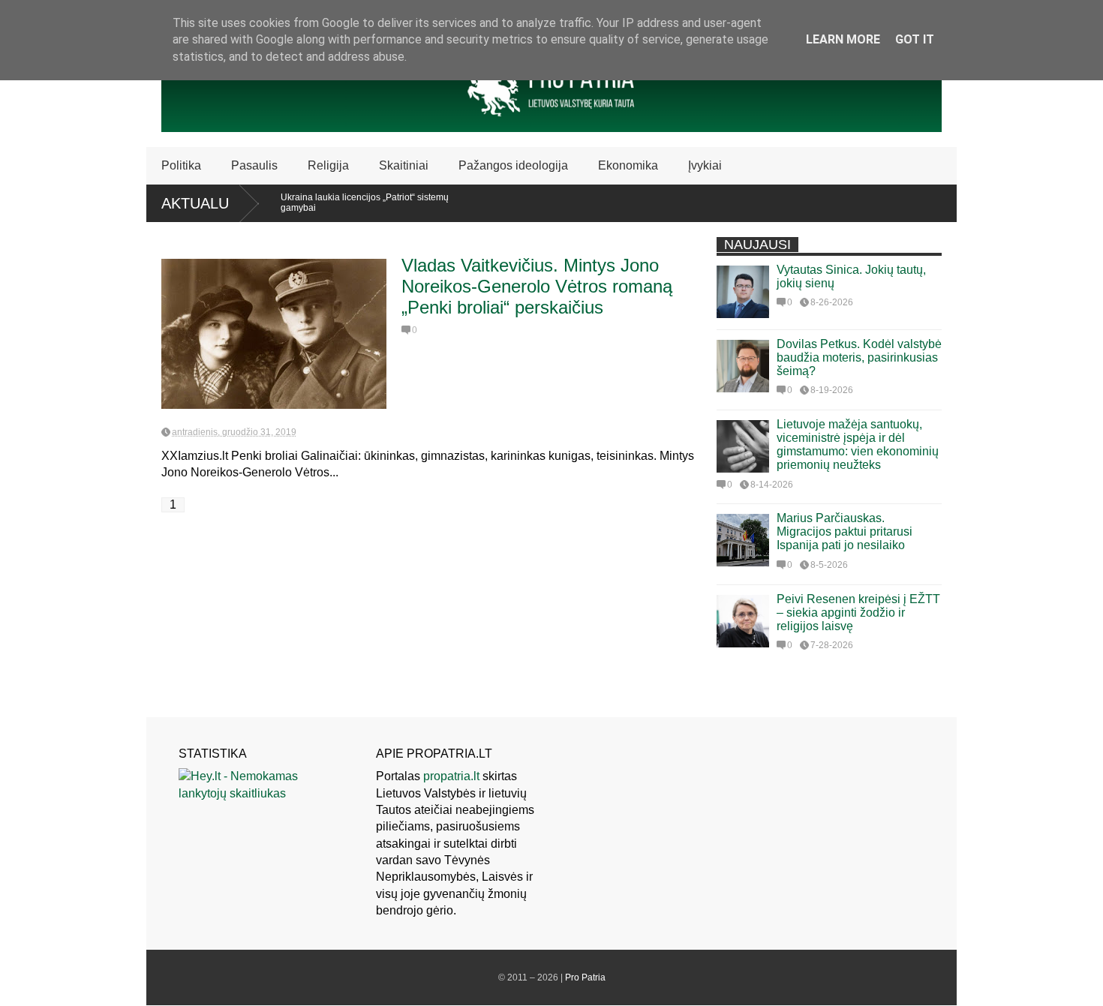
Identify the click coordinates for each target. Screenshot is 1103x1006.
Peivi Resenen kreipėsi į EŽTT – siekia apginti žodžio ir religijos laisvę (858, 612)
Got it (914, 39)
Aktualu (195, 203)
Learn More (843, 39)
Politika (181, 165)
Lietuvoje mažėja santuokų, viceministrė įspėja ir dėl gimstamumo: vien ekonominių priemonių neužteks (858, 444)
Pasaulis (254, 165)
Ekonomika (628, 165)
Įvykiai (705, 165)
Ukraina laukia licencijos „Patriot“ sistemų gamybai (349, 202)
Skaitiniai (403, 165)
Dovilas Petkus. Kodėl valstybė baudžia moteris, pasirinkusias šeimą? (859, 357)
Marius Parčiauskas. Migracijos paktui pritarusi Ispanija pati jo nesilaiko (844, 531)
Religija (328, 165)
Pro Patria (585, 977)
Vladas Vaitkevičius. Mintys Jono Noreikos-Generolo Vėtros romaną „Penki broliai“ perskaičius (536, 286)
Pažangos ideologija (513, 165)
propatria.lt (451, 776)
